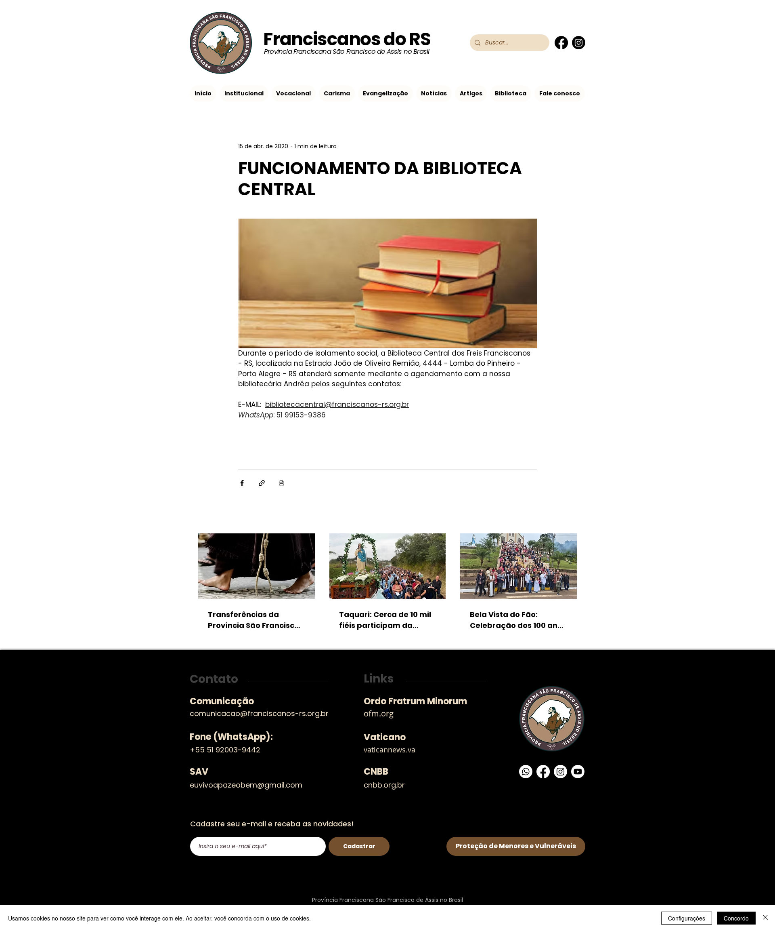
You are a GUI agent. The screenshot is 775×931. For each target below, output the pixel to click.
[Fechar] (765, 918)
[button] (244, 93)
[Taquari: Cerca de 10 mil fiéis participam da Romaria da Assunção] (387, 566)
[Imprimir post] (281, 483)
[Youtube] (577, 771)
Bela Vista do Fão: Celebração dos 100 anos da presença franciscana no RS (518, 620)
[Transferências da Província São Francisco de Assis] (256, 566)
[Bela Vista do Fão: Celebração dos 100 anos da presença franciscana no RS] (518, 566)
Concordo (736, 918)
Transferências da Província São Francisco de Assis (253, 620)
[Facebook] (561, 42)
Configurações (686, 918)
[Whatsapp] (525, 771)
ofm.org (379, 713)
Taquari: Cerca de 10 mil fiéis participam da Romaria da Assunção (385, 620)
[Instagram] (578, 42)
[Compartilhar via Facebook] (242, 483)
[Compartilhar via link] (262, 483)
